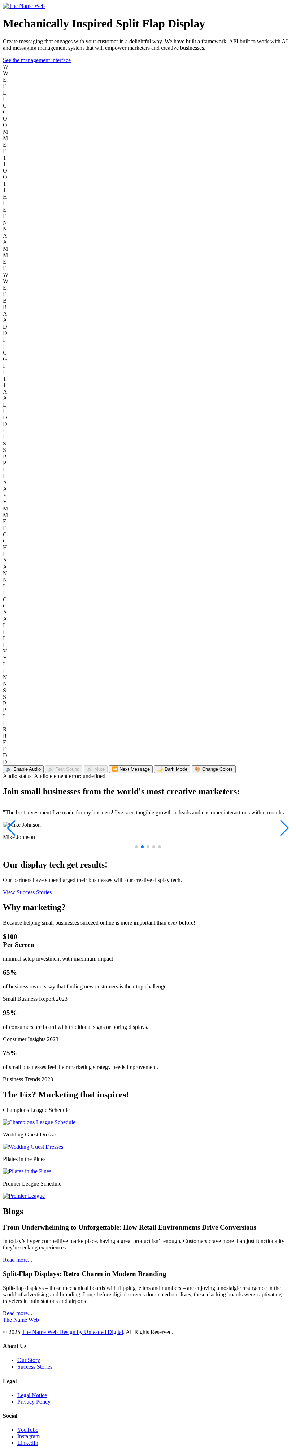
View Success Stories (27, 892)
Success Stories (34, 1367)
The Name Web (21, 1320)
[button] (136, 846)
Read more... (17, 1260)
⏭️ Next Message (131, 769)
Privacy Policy (34, 1402)
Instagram (28, 1436)
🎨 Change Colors (214, 769)
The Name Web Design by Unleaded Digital (72, 1332)
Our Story (28, 1360)
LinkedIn (27, 1443)
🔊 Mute (96, 769)
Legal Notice (32, 1395)
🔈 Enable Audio (23, 769)
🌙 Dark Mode (172, 769)
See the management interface (37, 60)
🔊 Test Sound (63, 769)
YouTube (27, 1430)
